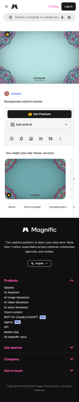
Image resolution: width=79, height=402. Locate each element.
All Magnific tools (15, 337)
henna (11, 207)
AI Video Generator (16, 302)
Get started (13, 347)
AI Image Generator (16, 297)
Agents (12, 322)
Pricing (54, 6)
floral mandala (32, 207)
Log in (69, 6)
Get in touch (13, 370)
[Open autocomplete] (9, 17)
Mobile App (11, 332)
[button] (39, 263)
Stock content (13, 312)
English (39, 263)
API (6, 327)
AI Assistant (11, 292)
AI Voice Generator (16, 307)
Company (11, 359)
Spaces (9, 287)
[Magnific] (39, 230)
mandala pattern (58, 207)
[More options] (60, 138)
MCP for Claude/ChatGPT (24, 317)
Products (11, 280)
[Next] (73, 179)
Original (26, 35)
